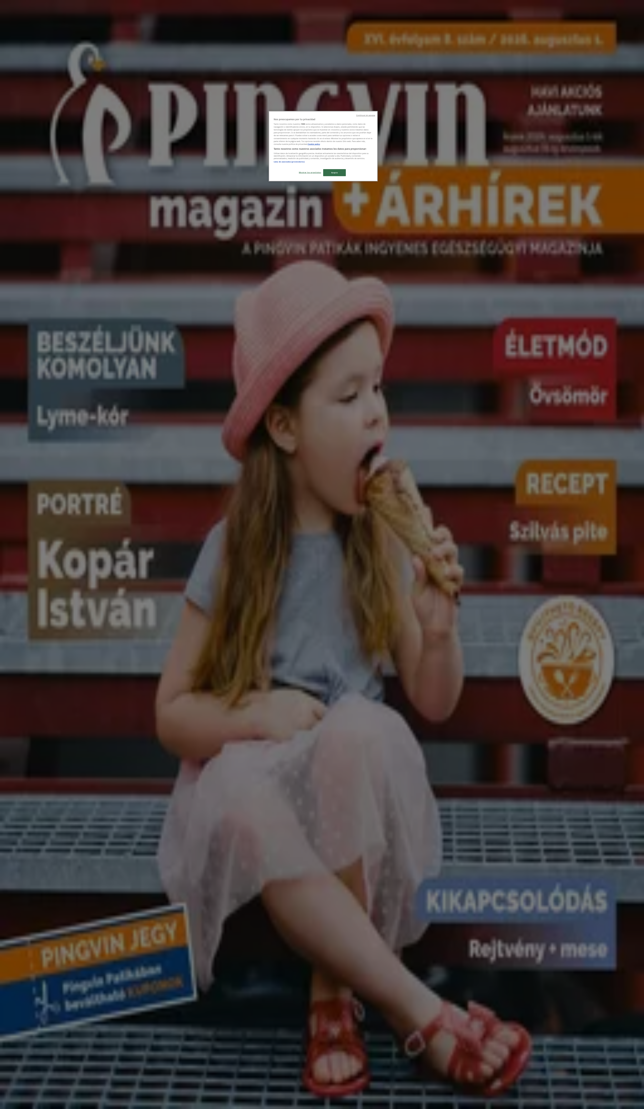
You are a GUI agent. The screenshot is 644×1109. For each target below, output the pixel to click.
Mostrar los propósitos (310, 172)
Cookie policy (314, 144)
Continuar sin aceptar (365, 115)
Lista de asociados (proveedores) (289, 161)
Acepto (334, 172)
